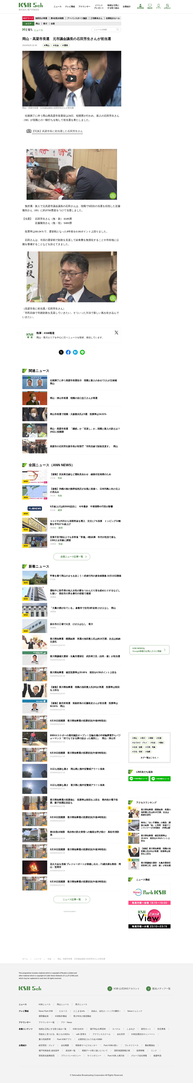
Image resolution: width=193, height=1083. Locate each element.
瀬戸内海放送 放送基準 (49, 1050)
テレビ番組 (70, 6)
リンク (154, 1050)
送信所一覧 (70, 1050)
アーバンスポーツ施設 (77, 18)
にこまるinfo (79, 1011)
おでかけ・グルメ (140, 743)
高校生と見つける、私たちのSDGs (54, 1034)
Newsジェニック (134, 1011)
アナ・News (66, 1022)
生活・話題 (138, 747)
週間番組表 (44, 1016)
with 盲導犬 (81, 1034)
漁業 (148, 752)
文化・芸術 (138, 752)
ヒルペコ (63, 1011)
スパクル (116, 1029)
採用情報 (140, 8)
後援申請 (157, 1055)
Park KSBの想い (111, 1045)
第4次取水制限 (57, 18)
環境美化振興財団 (47, 1055)
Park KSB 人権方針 (116, 1055)
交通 (159, 738)
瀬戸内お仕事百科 (98, 1029)
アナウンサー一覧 (47, 1022)
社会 (57, 45)
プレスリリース (131, 1045)
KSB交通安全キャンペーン (143, 1034)
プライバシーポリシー (71, 1055)
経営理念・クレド (47, 1045)
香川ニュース (81, 1004)
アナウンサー (84, 6)
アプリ (158, 8)
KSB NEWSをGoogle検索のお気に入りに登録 (147, 649)
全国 (53, 23)
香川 (45, 23)
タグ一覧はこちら (148, 758)
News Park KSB (46, 1011)
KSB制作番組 (61, 1016)
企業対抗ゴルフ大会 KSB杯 (90, 1039)
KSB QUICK (78, 1029)
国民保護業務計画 (122, 1050)
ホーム (25, 959)
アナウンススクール (101, 1034)
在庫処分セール (113, 18)
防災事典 (161, 1029)
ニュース (58, 6)
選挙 (66, 45)
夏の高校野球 (45, 1039)
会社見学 (121, 1034)
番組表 (149, 8)
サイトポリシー (94, 1055)
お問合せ (167, 8)
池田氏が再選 (41, 18)
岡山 (38, 23)
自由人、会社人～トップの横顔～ (106, 1011)
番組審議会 (150, 1045)
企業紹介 (127, 6)
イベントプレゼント (99, 6)
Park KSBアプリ (64, 1039)
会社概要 (65, 1045)
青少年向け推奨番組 (82, 1016)
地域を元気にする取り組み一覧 (52, 1029)
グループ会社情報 (139, 1055)
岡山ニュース (63, 1004)
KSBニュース (44, 1004)
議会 (161, 743)
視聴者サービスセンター (86, 1045)
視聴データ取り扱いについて (95, 1050)
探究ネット (146, 1029)
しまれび (131, 1029)
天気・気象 (151, 747)
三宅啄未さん (97, 18)
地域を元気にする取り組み (113, 6)
